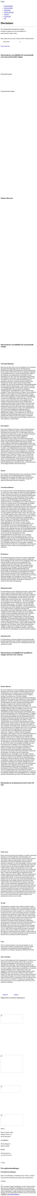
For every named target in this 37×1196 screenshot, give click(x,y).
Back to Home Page (5, 46)
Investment (8, 6)
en (5, 18)
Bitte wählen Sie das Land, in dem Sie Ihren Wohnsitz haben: (17, 38)
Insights (7, 10)
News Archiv (9, 12)
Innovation (8, 8)
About (6, 14)
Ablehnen (16, 994)
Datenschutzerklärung (14, 1164)
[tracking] (1, 1184)
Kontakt (7, 16)
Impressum (4, 1164)
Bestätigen (5, 994)
